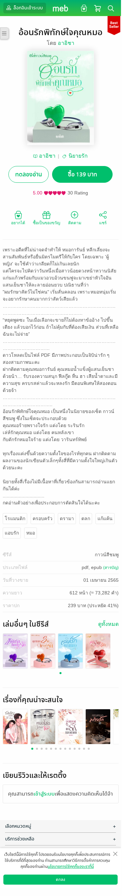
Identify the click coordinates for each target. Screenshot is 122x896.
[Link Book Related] (15, 726)
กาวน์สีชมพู (107, 554)
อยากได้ (18, 223)
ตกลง (60, 879)
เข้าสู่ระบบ (44, 794)
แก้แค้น (105, 518)
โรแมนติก (15, 518)
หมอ (30, 533)
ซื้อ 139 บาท (82, 174)
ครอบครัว (42, 518)
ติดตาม (74, 223)
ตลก (85, 518)
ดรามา (67, 518)
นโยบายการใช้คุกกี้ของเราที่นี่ (71, 867)
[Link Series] (15, 650)
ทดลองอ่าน (28, 174)
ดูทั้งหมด (108, 624)
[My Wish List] (83, 8)
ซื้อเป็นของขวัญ (46, 223)
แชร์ (103, 223)
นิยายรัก (78, 156)
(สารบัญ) (111, 567)
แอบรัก (12, 533)
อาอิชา (66, 43)
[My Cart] (97, 8)
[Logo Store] (60, 8)
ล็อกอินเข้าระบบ (27, 7)
